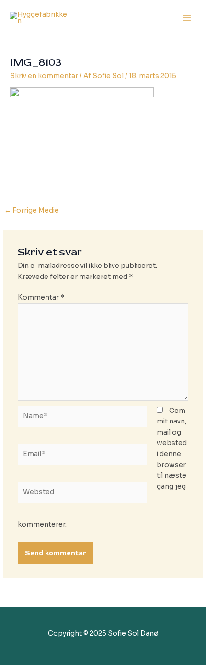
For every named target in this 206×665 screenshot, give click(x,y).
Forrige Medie (31, 210)
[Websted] (83, 494)
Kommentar (41, 297)
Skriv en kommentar (44, 76)
